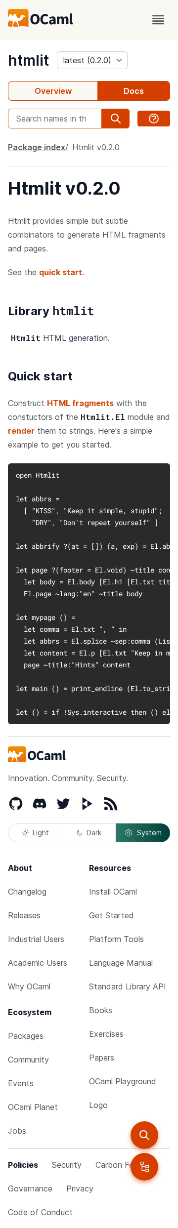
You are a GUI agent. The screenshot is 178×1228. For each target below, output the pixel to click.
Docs (134, 91)
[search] (144, 1135)
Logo (98, 1105)
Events (21, 1083)
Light (41, 832)
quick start (60, 272)
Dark (94, 832)
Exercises (106, 1034)
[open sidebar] (144, 1167)
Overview (53, 91)
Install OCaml (113, 892)
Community (28, 1059)
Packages (26, 1036)
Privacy (79, 1188)
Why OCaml (29, 986)
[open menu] (158, 20)
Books (100, 1010)
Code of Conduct (40, 1212)
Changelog (27, 892)
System (149, 832)
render (21, 431)
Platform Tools (116, 939)
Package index (36, 147)
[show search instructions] (153, 118)
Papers (101, 1058)
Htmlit (96, 147)
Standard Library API (127, 986)
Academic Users (37, 963)
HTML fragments (80, 403)
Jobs (17, 1131)
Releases (24, 915)
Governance (30, 1188)
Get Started (111, 915)
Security (67, 1165)
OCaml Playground (122, 1081)
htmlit (28, 60)
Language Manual (121, 963)
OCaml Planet (33, 1107)
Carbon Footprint (127, 1165)
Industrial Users (36, 939)
